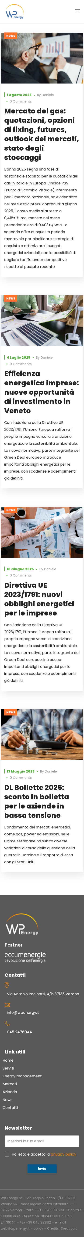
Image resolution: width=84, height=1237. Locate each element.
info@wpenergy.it (23, 1012)
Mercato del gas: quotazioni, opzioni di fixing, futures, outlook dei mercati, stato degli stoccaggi (41, 134)
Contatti (10, 1107)
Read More (42, 58)
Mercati (10, 1084)
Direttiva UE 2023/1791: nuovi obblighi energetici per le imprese (39, 599)
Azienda (10, 1092)
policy (38, 1228)
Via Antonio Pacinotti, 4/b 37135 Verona (43, 994)
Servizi (8, 1068)
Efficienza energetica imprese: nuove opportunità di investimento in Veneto (41, 392)
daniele (48, 95)
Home (8, 1060)
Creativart (68, 1228)
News (10, 36)
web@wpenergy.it (15, 1228)
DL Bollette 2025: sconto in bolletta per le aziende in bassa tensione (36, 801)
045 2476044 (19, 1032)
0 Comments (21, 101)
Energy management (22, 1076)
